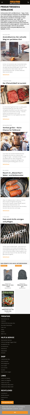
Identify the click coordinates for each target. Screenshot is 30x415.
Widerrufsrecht (5, 395)
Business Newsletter (6, 325)
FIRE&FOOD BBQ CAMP (7, 386)
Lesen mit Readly (5, 378)
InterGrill (3, 321)
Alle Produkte (4, 361)
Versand (3, 353)
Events (3, 331)
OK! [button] (15, 412)
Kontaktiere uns (5, 344)
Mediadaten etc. (5, 319)
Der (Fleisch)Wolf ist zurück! (14, 83)
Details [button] (21, 408)
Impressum (4, 393)
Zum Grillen (4, 367)
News (2, 329)
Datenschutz (4, 397)
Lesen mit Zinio (5, 382)
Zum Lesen (4, 365)
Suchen (3, 370)
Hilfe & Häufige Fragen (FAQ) (8, 342)
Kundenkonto (4, 346)
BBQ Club (3, 333)
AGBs (2, 399)
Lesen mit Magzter (6, 380)
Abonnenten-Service (6, 340)
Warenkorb (4, 348)
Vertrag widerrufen (7, 402)
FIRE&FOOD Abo (5, 359)
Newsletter (4, 350)
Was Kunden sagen (6, 372)
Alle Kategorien (5, 363)
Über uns (3, 327)
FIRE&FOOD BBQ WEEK (7, 384)
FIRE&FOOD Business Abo (8, 323)
